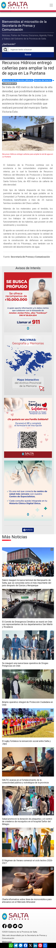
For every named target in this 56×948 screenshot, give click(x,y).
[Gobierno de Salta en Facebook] (4, 926)
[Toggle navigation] (51, 5)
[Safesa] (28, 491)
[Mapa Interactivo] (28, 365)
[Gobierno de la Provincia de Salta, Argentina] (14, 5)
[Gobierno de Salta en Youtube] (20, 926)
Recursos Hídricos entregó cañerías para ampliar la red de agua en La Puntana (28, 68)
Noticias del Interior (42, 80)
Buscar (28, 54)
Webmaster (7, 942)
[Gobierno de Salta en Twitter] (15, 926)
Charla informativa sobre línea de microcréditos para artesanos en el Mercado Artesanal (27, 900)
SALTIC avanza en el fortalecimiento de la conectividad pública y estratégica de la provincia (25, 781)
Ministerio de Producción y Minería (17, 80)
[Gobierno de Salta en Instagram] (10, 926)
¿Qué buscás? (8, 44)
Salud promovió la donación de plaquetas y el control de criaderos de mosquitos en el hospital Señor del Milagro (27, 821)
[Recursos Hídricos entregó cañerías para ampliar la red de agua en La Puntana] (28, 133)
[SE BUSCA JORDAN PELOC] (28, 302)
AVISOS (29, 530)
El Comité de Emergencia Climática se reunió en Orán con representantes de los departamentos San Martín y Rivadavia (27, 624)
